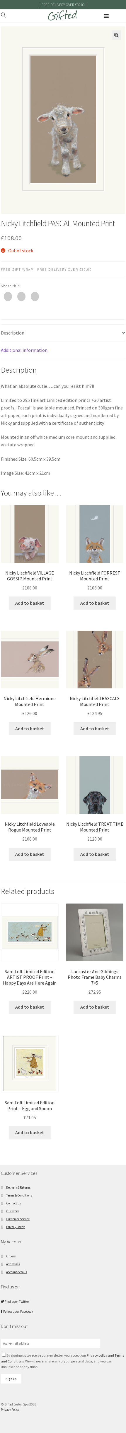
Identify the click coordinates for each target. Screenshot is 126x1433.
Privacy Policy (15, 1227)
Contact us (13, 1203)
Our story (12, 1211)
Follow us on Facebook (18, 1311)
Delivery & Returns (18, 1187)
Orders (11, 1256)
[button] (116, 35)
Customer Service (18, 1219)
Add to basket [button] (29, 603)
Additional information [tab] (24, 350)
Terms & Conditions (19, 1195)
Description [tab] (12, 333)
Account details (16, 1272)
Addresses (13, 1264)
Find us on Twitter (16, 1302)
